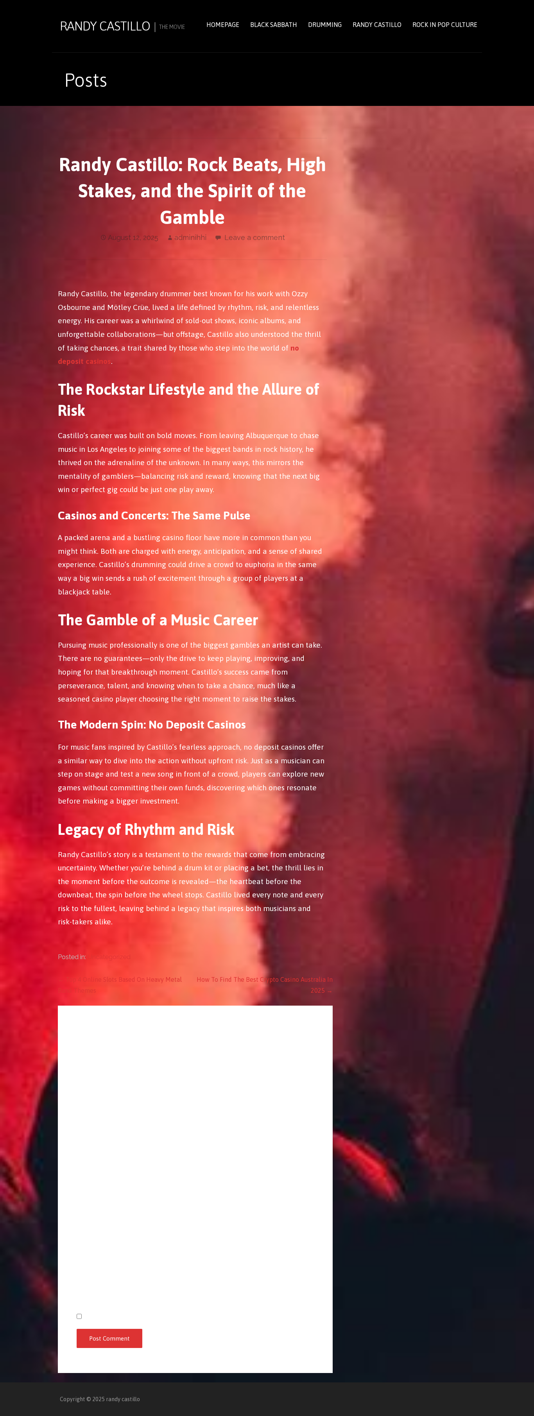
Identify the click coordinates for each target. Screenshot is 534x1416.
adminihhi (190, 237)
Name (87, 1192)
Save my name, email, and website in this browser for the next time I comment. (198, 1316)
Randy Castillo (377, 24)
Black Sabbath (273, 24)
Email (86, 1234)
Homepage (222, 24)
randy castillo (105, 26)
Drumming (325, 24)
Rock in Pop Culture (444, 24)
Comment (90, 1068)
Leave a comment (254, 237)
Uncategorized (109, 957)
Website (88, 1276)
